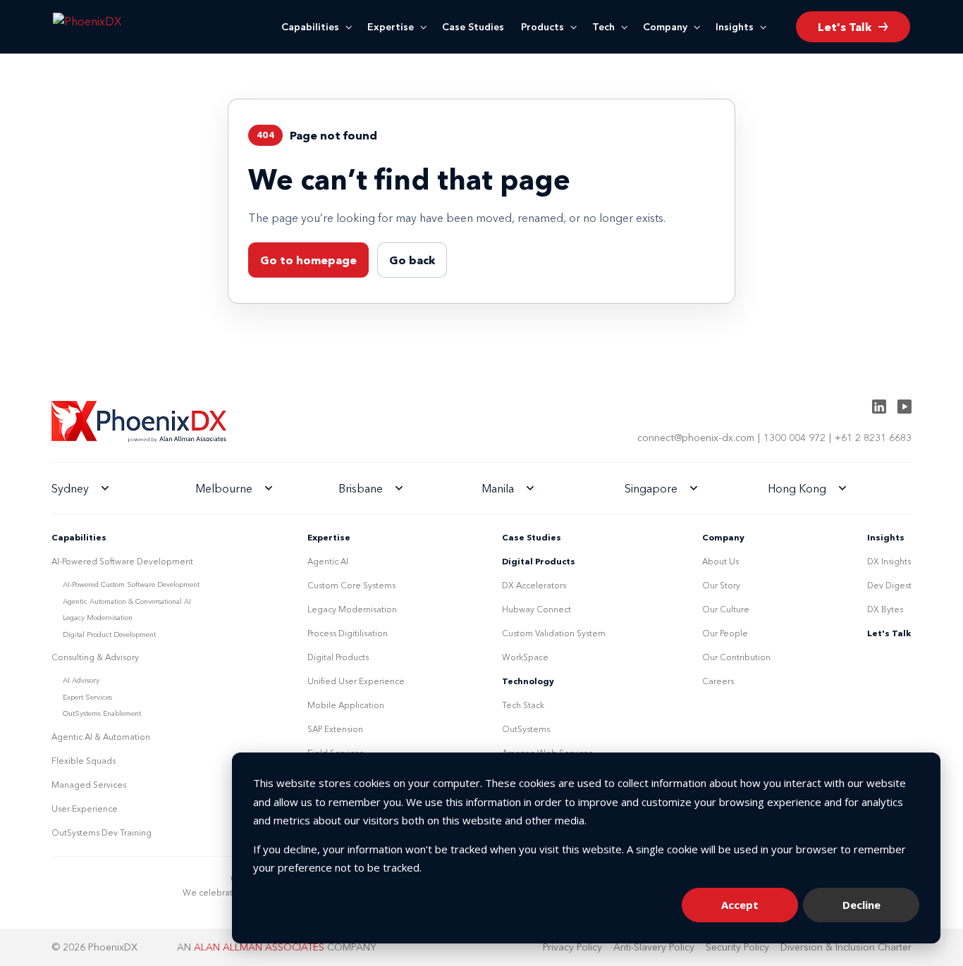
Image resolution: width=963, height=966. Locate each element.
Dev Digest (889, 585)
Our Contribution (736, 657)
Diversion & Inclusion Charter (846, 947)
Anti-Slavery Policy (653, 947)
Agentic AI (327, 561)
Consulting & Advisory (95, 657)
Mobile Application (345, 705)
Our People (725, 633)
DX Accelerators (534, 585)
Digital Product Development (109, 634)
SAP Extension (335, 729)
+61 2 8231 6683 (873, 437)
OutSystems (526, 729)
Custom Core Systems (351, 585)
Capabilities (310, 26)
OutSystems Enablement (102, 713)
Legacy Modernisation (98, 617)
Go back (412, 260)
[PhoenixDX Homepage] (111, 27)
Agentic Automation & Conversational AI (127, 601)
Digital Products (338, 657)
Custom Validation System (554, 633)
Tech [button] (603, 26)
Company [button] (665, 26)
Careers (718, 681)
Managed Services (88, 784)
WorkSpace (525, 657)
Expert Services (87, 697)
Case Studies (473, 26)
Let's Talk (889, 633)
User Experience (84, 808)
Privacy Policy (572, 947)
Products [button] (542, 26)
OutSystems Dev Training (101, 832)
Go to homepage (308, 260)
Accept (740, 905)
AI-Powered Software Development (122, 561)
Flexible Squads (83, 760)
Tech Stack (523, 705)
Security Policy (737, 947)
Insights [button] (735, 26)
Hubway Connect (536, 609)
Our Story (721, 585)
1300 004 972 (794, 437)
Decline (861, 905)
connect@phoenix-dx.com (695, 437)
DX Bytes (885, 609)
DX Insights (889, 561)
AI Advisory (81, 680)
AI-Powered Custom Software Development (131, 584)
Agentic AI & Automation (100, 736)
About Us (720, 561)
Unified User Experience (356, 681)
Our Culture (725, 609)
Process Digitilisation (347, 633)
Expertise (390, 26)
